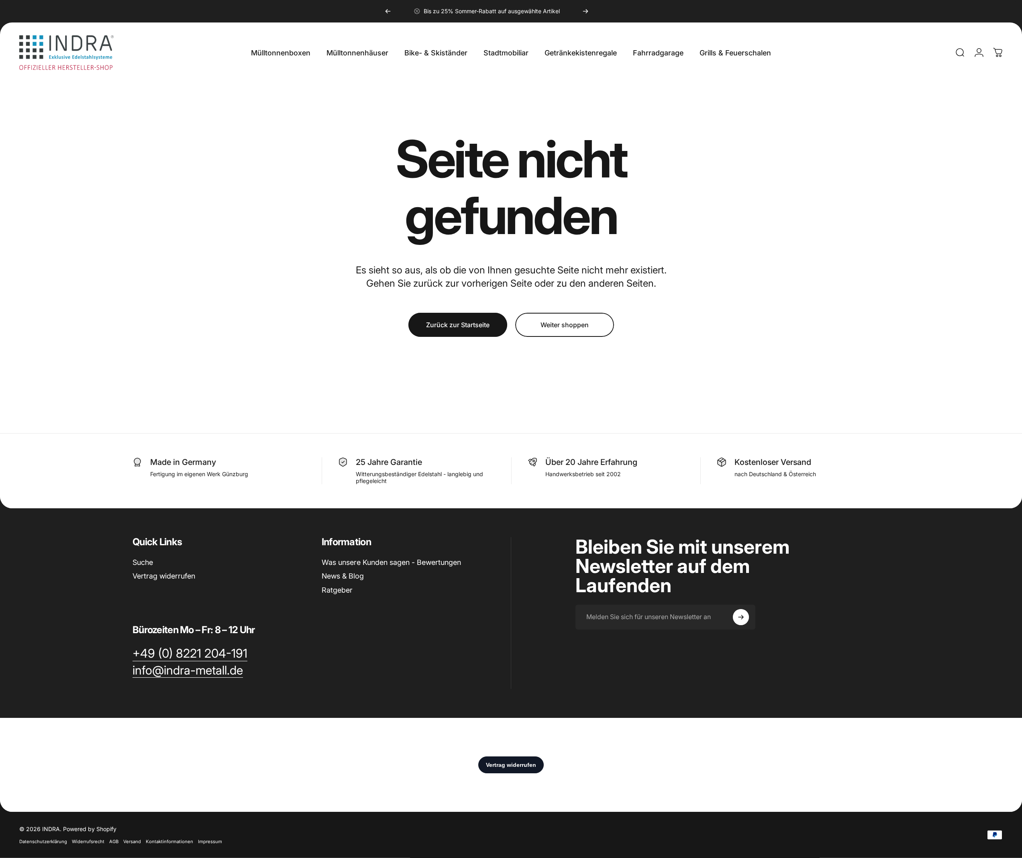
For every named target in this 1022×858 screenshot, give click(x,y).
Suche (143, 562)
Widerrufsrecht (88, 841)
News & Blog (343, 576)
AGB (113, 841)
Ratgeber (337, 590)
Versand (132, 841)
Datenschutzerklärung (43, 841)
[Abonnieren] (741, 617)
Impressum (210, 841)
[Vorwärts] (585, 11)
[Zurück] (388, 11)
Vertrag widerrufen (164, 576)
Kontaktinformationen (169, 841)
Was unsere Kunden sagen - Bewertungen (391, 562)
